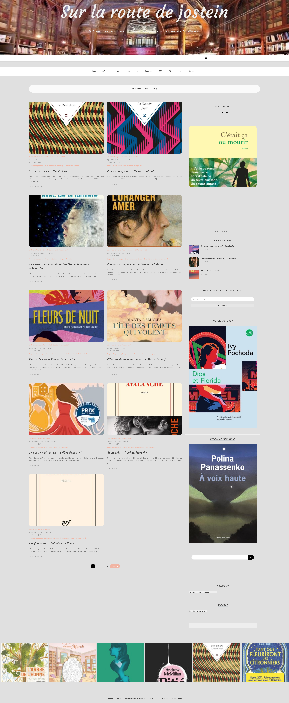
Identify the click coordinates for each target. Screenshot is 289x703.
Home (94, 71)
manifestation (67, 259)
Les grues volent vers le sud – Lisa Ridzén (217, 246)
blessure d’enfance (128, 447)
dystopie (130, 165)
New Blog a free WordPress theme (152, 698)
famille (53, 165)
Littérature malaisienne (72, 165)
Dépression (48, 259)
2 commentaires (48, 253)
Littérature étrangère (40, 157)
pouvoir (139, 165)
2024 (161, 71)
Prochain (115, 566)
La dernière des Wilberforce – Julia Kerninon (218, 258)
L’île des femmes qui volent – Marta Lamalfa (137, 359)
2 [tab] (217, 231)
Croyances (47, 165)
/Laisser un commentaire (123, 160)
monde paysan (152, 354)
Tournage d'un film (81, 538)
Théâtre (47, 529)
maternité (164, 259)
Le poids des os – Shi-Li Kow (48, 171)
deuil (45, 447)
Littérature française (114, 157)
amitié (36, 354)
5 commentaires (43, 160)
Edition (50, 447)
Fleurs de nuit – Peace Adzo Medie (52, 359)
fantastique (60, 165)
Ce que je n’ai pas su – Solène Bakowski (55, 452)
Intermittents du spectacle (59, 538)
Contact (192, 71)
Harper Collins (142, 259)
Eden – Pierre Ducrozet (210, 271)
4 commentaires (122, 442)
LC (137, 71)
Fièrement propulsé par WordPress (120, 698)
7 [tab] (226, 231)
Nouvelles (51, 157)
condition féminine (55, 354)
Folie (123, 354)
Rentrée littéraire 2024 (36, 529)
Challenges (149, 71)
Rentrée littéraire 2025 (50, 250)
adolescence (116, 447)
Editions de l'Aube (84, 354)
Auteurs (118, 71)
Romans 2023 (47, 438)
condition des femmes (129, 259)
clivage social (38, 165)
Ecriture (54, 259)
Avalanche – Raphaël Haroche (127, 452)
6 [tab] (224, 231)
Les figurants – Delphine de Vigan (51, 543)
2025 (170, 71)
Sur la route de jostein (144, 12)
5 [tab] (222, 231)
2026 (180, 71)
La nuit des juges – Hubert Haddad (130, 171)
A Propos (105, 71)
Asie (30, 157)
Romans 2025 (63, 250)
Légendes (129, 354)
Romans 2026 (60, 157)
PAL (129, 71)
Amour (114, 165)
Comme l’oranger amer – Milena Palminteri (135, 264)
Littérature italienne (154, 259)
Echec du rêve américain (70, 354)
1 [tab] (215, 231)
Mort (135, 165)
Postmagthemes (176, 698)
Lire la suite (34, 186)
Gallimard (152, 447)
